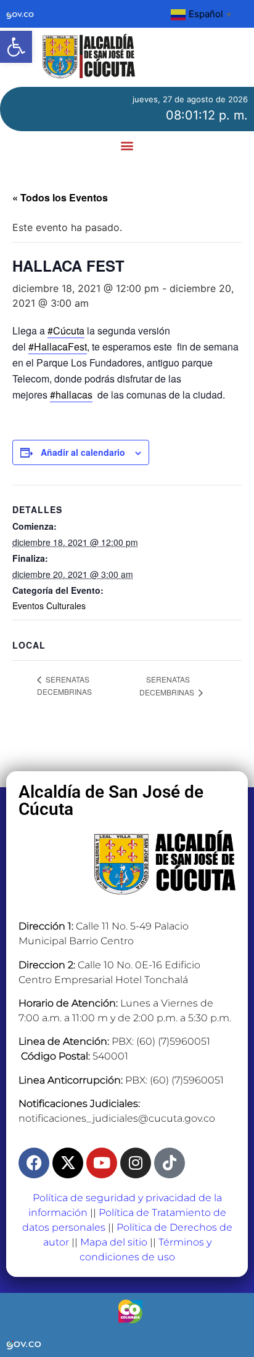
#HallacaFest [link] (57, 346)
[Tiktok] (169, 1163)
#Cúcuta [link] (65, 330)
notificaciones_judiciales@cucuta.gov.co (116, 1118)
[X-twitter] (67, 1163)
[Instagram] (135, 1163)
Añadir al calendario (83, 452)
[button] (16, 47)
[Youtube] (101, 1163)
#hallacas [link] (71, 394)
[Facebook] (33, 1163)
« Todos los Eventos (60, 197)
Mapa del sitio (113, 1242)
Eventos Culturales (49, 605)
